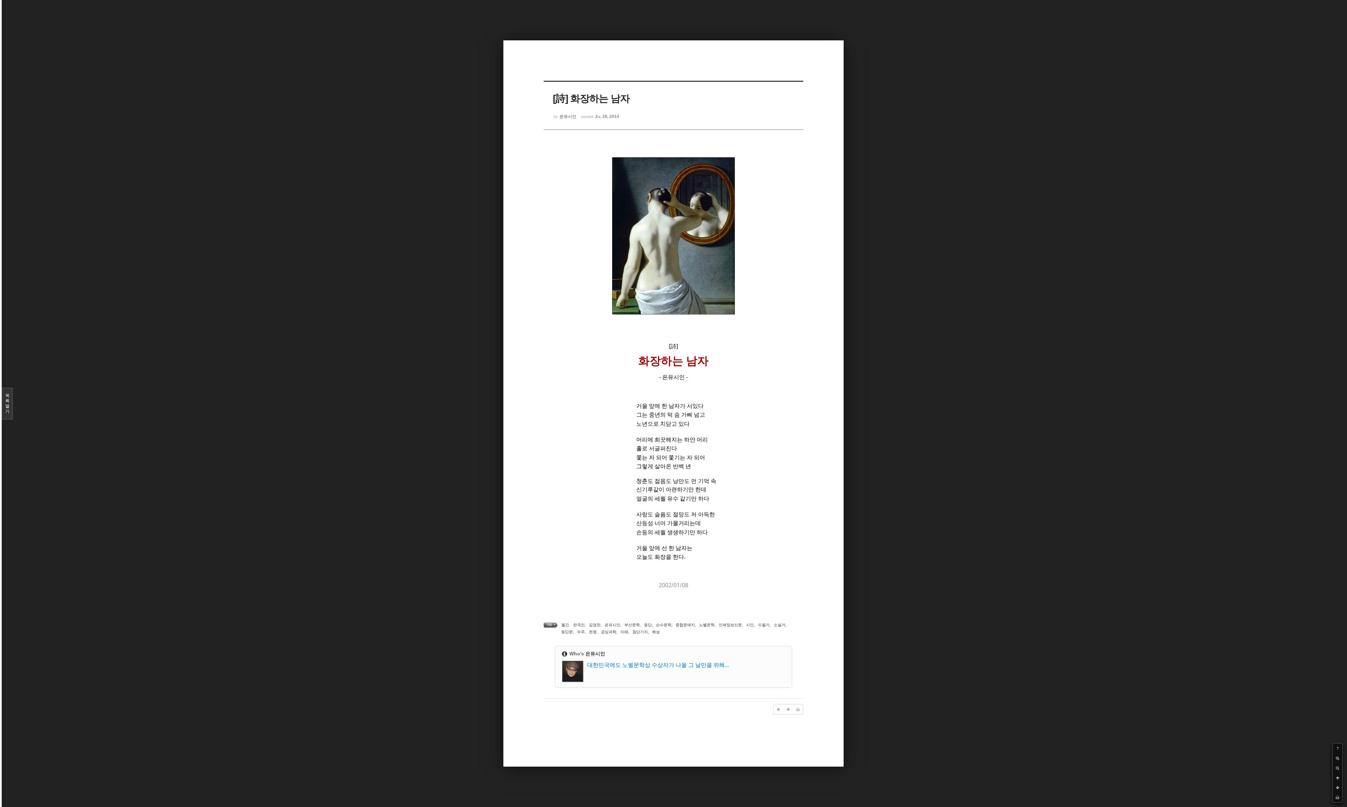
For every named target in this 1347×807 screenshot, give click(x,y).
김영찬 (595, 625)
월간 (565, 625)
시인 (750, 625)
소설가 (779, 625)
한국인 (579, 625)
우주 (581, 632)
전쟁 (593, 632)
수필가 (764, 625)
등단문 (567, 632)
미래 (624, 632)
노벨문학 (707, 625)
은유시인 (612, 625)
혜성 (656, 632)
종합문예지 (685, 625)
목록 (7, 403)
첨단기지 (640, 632)
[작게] (1337, 768)
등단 (648, 625)
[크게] (1337, 758)
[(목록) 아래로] (1337, 788)
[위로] (1337, 778)
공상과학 (608, 632)
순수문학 (663, 625)
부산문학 (632, 625)
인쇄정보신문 (730, 625)
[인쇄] (1337, 797)
